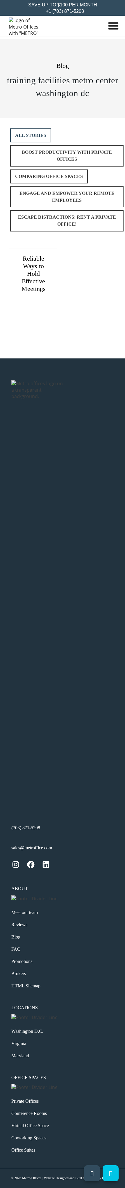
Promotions (21, 961)
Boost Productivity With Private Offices (67, 156)
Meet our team (24, 912)
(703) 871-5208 (25, 827)
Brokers (18, 973)
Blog (15, 936)
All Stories (30, 135)
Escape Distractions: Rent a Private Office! (67, 221)
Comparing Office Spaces (49, 176)
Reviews (19, 924)
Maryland (20, 1055)
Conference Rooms (29, 1113)
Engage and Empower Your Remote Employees (67, 197)
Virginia (18, 1043)
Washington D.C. (27, 1031)
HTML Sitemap (25, 985)
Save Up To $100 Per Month (62, 4)
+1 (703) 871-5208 (64, 11)
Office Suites (23, 1150)
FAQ (16, 949)
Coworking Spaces (28, 1137)
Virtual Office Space (30, 1125)
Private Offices (25, 1101)
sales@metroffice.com (31, 847)
